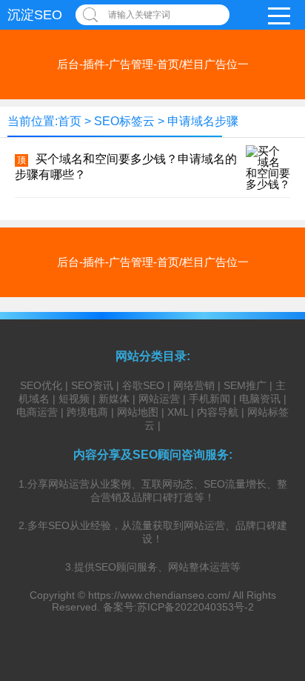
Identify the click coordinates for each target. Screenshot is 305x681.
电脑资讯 (260, 399)
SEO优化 (41, 385)
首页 (69, 121)
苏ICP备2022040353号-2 (195, 607)
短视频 (74, 399)
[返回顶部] (274, 597)
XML (177, 412)
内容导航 (217, 412)
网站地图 (137, 412)
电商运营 (37, 412)
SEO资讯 (92, 385)
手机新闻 (209, 399)
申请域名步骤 (202, 121)
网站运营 (159, 399)
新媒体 (114, 399)
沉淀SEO (34, 14)
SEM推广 (245, 385)
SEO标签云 (124, 121)
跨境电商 (87, 412)
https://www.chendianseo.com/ (159, 595)
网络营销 (194, 385)
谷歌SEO (143, 385)
